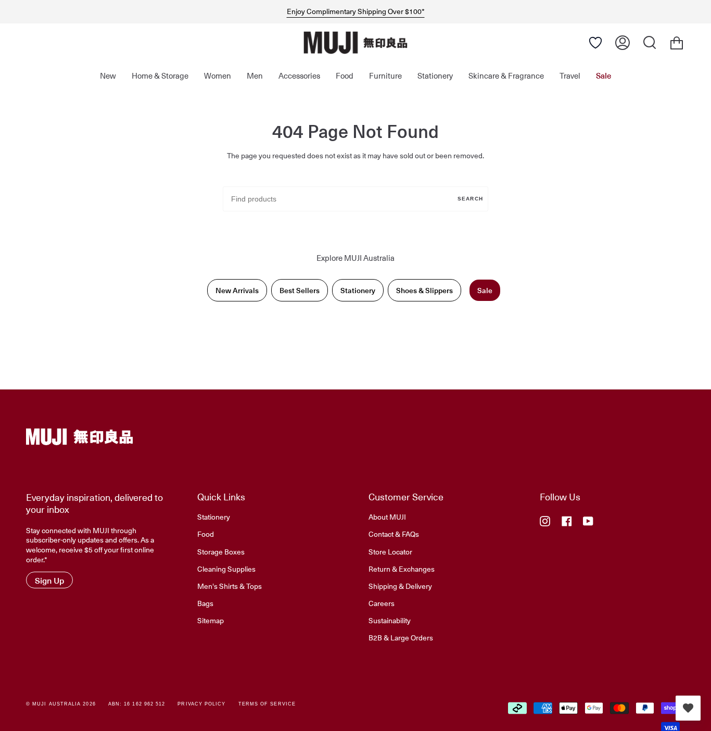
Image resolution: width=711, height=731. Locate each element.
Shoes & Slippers (424, 290)
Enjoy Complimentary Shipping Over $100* (356, 11)
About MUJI (387, 516)
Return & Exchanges (402, 568)
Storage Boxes (221, 551)
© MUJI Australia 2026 (61, 704)
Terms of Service (267, 704)
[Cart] (676, 42)
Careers (382, 603)
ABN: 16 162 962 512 (137, 704)
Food (205, 533)
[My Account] (622, 42)
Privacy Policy (201, 704)
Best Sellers (300, 290)
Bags (205, 603)
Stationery (357, 290)
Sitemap (210, 620)
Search (470, 198)
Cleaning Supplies (226, 568)
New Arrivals (237, 290)
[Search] (649, 42)
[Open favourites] (688, 708)
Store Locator (390, 551)
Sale (484, 290)
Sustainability (390, 620)
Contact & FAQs (394, 533)
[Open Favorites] (595, 42)
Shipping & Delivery (400, 585)
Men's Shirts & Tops (229, 585)
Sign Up (49, 580)
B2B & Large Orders (401, 637)
